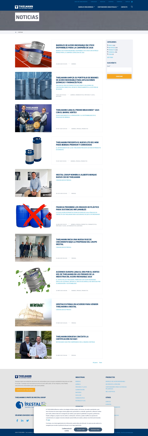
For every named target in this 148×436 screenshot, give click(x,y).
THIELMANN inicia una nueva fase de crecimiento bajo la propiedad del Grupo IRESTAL (76, 242)
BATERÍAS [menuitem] (78, 392)
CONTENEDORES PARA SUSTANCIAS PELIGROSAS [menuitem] (116, 388)
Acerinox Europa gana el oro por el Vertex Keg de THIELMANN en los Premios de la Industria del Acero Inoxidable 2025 (77, 274)
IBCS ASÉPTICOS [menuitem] (110, 391)
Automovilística (72, 226)
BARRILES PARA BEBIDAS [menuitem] (85, 7)
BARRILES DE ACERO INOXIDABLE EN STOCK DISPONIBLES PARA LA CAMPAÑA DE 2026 (75, 46)
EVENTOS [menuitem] (108, 404)
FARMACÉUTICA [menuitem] (80, 398)
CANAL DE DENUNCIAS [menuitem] (112, 415)
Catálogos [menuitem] (94, 1)
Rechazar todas (95, 429)
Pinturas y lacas (89, 95)
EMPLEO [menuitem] (108, 402)
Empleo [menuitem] (128, 1)
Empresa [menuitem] (119, 1)
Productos (85, 129)
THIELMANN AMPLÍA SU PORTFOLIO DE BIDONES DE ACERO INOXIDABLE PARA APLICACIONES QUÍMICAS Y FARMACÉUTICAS (77, 80)
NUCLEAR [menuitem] (78, 395)
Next (100, 362)
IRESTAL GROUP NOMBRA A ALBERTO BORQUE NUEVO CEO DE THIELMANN (76, 176)
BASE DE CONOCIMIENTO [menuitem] (113, 407)
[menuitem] (132, 7)
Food (111, 54)
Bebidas (74, 64)
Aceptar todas (81, 429)
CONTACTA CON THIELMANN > (25, 390)
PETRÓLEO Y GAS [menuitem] (80, 401)
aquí (49, 420)
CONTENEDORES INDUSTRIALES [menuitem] (107, 7)
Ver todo (110, 57)
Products (113, 50)
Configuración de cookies (67, 429)
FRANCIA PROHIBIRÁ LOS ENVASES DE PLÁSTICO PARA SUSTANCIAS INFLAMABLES (77, 208)
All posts (95, 362)
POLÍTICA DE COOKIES (115, 432)
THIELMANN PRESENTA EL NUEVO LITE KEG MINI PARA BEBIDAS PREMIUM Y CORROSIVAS (77, 143)
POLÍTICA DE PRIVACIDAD (127, 432)
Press (112, 45)
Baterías (58, 96)
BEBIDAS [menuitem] (78, 381)
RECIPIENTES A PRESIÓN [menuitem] (113, 384)
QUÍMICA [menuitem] (78, 384)
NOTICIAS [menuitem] (108, 410)
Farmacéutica (80, 95)
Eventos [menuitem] (111, 1)
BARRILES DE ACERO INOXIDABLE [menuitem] (115, 381)
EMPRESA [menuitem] (109, 413)
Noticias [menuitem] (102, 1)
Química (72, 95)
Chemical (113, 52)
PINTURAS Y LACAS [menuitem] (81, 387)
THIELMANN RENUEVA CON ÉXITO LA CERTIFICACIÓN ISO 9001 (72, 337)
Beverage (113, 48)
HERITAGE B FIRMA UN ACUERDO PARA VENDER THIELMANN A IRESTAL (77, 305)
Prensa (79, 129)
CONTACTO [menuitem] (124, 7)
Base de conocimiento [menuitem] (81, 1)
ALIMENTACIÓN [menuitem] (80, 390)
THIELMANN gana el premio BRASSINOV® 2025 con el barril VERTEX (77, 111)
